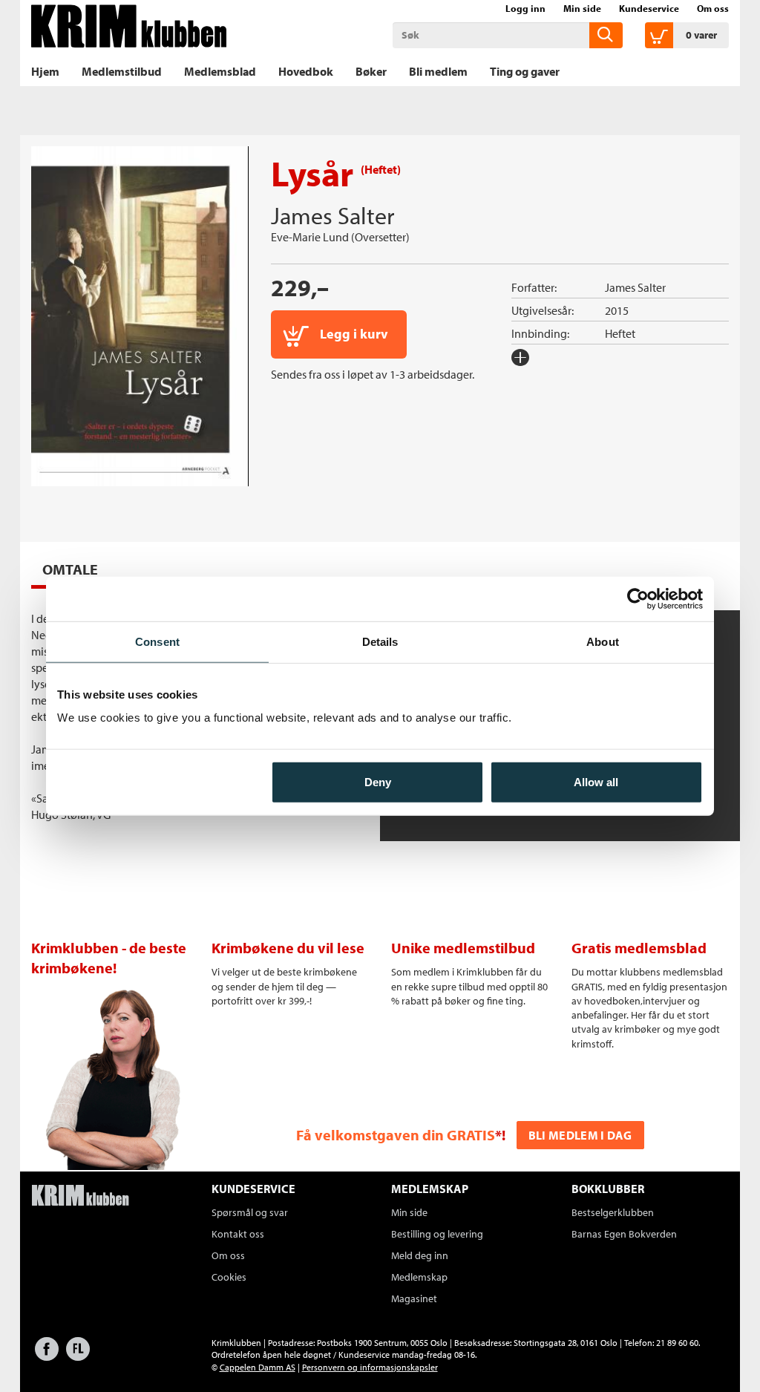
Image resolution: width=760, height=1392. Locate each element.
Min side (582, 8)
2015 (617, 310)
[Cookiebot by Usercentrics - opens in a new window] (638, 598)
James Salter (332, 215)
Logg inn (525, 8)
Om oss (713, 8)
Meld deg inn (419, 1255)
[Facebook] (47, 1356)
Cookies (229, 1277)
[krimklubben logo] (80, 1196)
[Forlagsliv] (78, 1356)
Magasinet (414, 1298)
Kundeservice (649, 8)
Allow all (596, 782)
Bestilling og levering (437, 1234)
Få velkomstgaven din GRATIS (395, 1134)
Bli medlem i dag (580, 1135)
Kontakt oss (238, 1234)
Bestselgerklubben (612, 1212)
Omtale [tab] (70, 569)
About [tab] (602, 641)
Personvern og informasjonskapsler (370, 1367)
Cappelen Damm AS (257, 1367)
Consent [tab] (157, 641)
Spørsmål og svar (250, 1212)
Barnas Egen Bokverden (624, 1234)
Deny (377, 782)
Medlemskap (419, 1277)
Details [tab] (380, 641)
